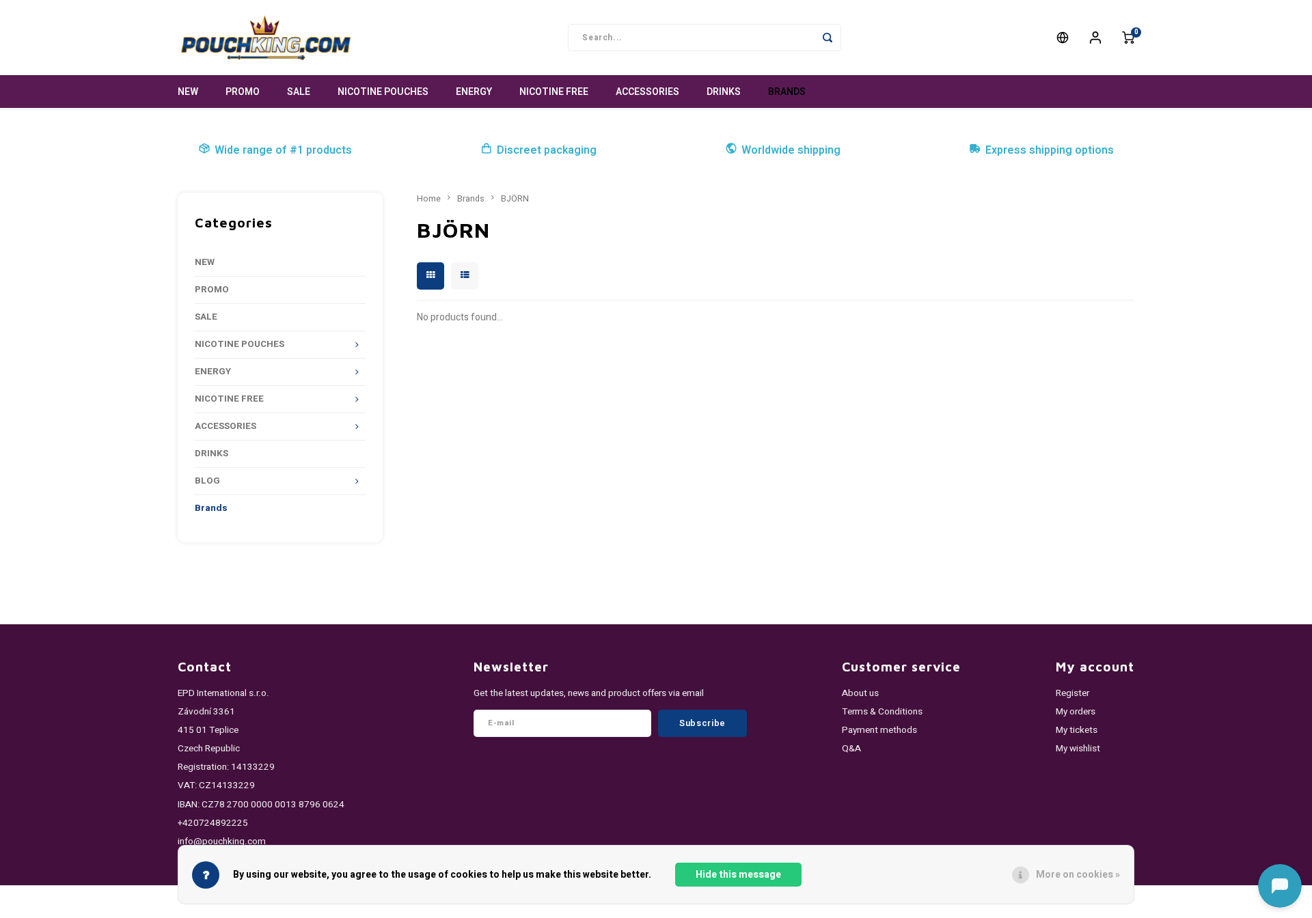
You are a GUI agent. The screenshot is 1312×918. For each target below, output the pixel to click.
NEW (188, 92)
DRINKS (724, 92)
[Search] (827, 37)
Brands (787, 92)
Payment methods (879, 730)
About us (860, 693)
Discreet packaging (547, 150)
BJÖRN (515, 199)
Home (429, 199)
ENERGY (474, 92)
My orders (1075, 712)
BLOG (207, 481)
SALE (298, 92)
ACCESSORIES (647, 92)
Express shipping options (1049, 150)
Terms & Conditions (882, 712)
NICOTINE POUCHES (383, 92)
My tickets (1076, 730)
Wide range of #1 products (283, 150)
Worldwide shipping (790, 150)
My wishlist (1078, 748)
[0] (1128, 37)
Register (1072, 693)
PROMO (243, 92)
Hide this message (738, 874)
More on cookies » (1078, 874)
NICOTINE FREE (553, 92)
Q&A (851, 748)
